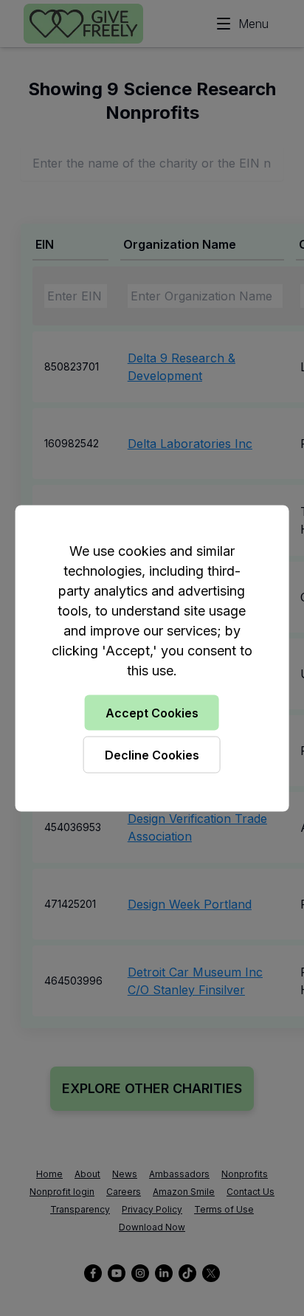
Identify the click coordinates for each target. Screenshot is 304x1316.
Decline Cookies (152, 754)
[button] (152, 658)
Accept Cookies (152, 712)
